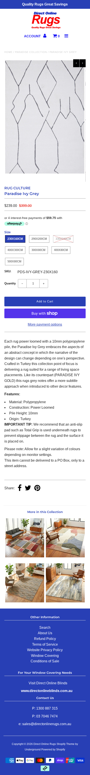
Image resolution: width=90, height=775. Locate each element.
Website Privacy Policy (45, 650)
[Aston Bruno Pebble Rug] (65, 601)
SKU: (7, 271)
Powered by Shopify (53, 749)
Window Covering (45, 656)
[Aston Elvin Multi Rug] (24, 556)
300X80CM (38, 250)
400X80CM (61, 250)
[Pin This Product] (37, 488)
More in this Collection (45, 512)
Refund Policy (45, 639)
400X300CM (15, 250)
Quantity (10, 283)
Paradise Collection (31, 52)
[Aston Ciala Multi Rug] (24, 601)
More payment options (45, 324)
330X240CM (63, 238)
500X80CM (14, 261)
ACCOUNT (33, 36)
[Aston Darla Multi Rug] (65, 556)
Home (8, 52)
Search (44, 627)
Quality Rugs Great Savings (45, 4)
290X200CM (39, 238)
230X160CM (15, 238)
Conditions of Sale (45, 661)
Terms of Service (45, 644)
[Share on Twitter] (28, 488)
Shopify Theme (65, 744)
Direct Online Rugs (44, 744)
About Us (45, 633)
